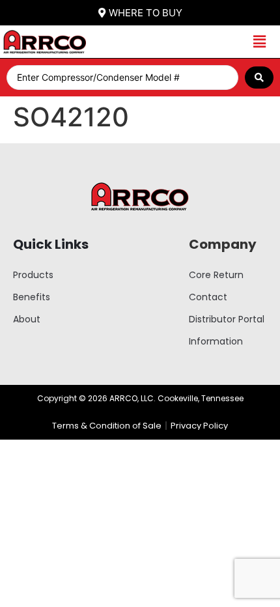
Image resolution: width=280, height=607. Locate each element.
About (26, 319)
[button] (259, 42)
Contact (208, 297)
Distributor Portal (226, 319)
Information (216, 341)
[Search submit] (259, 77)
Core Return (216, 274)
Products (33, 274)
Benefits (31, 297)
